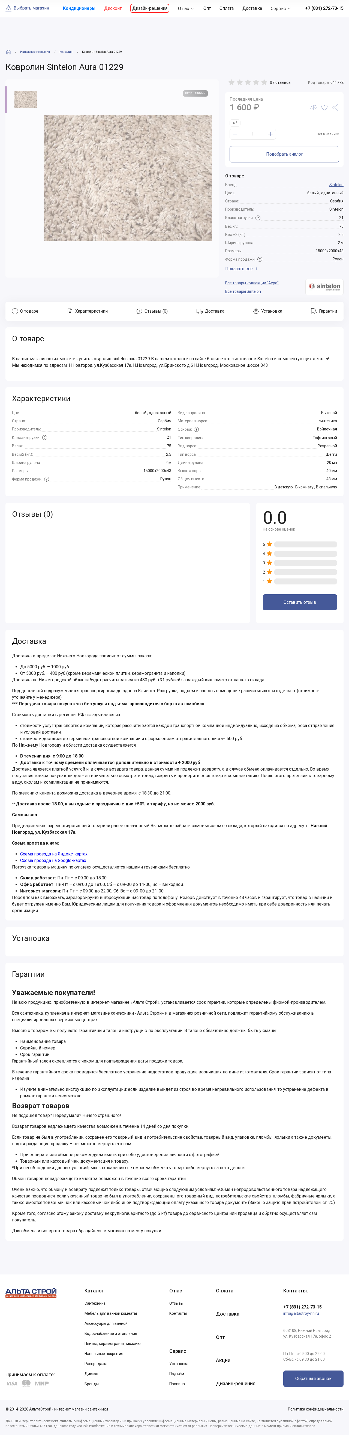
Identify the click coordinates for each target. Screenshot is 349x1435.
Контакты (178, 1313)
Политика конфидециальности (316, 1409)
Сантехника (95, 1303)
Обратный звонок (313, 1378)
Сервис (278, 8)
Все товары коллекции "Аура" (252, 283)
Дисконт (113, 8)
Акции (223, 1360)
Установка (178, 1364)
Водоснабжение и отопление (111, 1333)
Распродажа (96, 1364)
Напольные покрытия (104, 1353)
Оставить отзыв (300, 602)
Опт (207, 8)
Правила (177, 1384)
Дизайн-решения (149, 8)
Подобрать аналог (284, 154)
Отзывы (176, 1303)
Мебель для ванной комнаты (111, 1313)
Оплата (226, 8)
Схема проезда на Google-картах (53, 860)
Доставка (252, 8)
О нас (183, 8)
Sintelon (336, 185)
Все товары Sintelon (243, 291)
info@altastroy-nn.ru (301, 1313)
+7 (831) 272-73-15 (302, 1307)
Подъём (176, 1374)
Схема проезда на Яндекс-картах (54, 854)
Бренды (92, 1384)
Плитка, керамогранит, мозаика (113, 1343)
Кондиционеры (79, 8)
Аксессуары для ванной (106, 1323)
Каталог (94, 1291)
